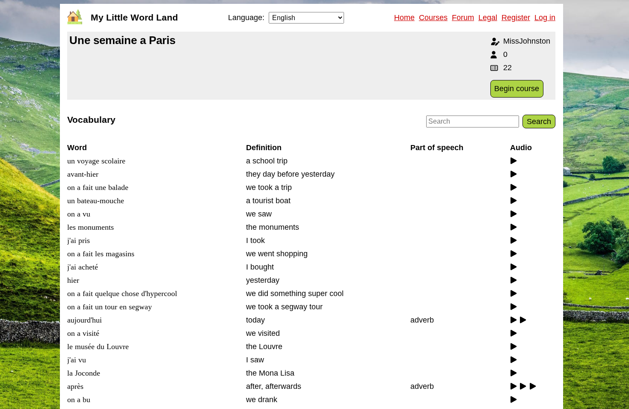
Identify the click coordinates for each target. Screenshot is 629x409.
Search (539, 121)
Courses (433, 17)
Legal (487, 17)
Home (404, 17)
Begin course (516, 88)
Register (515, 17)
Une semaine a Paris (122, 40)
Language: (246, 17)
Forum (463, 17)
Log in (544, 17)
